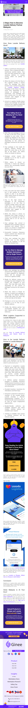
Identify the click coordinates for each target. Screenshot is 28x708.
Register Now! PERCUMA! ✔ (14, 622)
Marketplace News (14, 679)
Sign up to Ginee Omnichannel (14, 601)
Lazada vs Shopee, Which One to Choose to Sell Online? (14, 576)
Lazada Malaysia (20, 568)
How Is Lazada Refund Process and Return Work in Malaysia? (14, 334)
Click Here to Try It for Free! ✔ (14, 263)
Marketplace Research (14, 681)
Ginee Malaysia (7, 596)
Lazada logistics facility (16, 87)
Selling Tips (14, 684)
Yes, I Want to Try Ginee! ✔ (14, 126)
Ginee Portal (14, 687)
